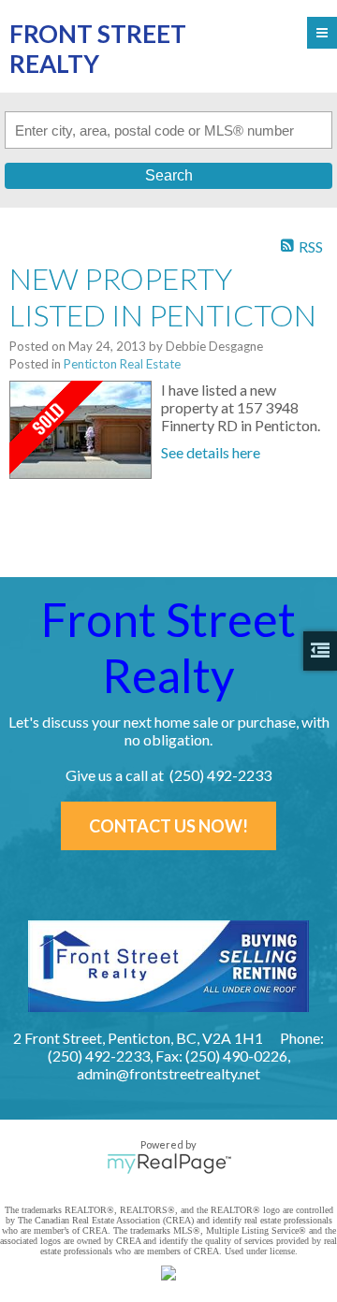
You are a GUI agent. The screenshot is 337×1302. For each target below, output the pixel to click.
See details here (210, 452)
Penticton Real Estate (122, 363)
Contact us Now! (168, 826)
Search (169, 175)
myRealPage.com (169, 1163)
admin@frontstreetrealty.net (168, 1073)
